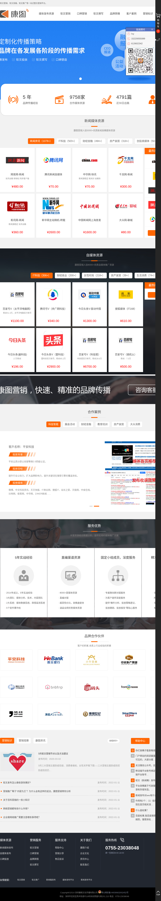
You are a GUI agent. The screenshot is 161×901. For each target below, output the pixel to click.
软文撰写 (98, 13)
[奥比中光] (16, 687)
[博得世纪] (91, 714)
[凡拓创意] (129, 687)
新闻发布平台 (86, 880)
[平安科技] (16, 660)
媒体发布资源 (46, 13)
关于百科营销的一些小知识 (61, 800)
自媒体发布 (5, 853)
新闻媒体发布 (6, 847)
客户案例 (131, 13)
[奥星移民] (54, 714)
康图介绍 (84, 847)
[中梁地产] (129, 660)
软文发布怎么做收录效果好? (61, 782)
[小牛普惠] (91, 660)
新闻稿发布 (51, 880)
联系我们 (84, 864)
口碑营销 (82, 13)
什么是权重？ (142, 810)
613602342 (137, 43)
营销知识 (148, 13)
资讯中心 (84, 859)
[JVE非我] (16, 714)
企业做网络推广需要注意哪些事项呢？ (61, 817)
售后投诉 (59, 859)
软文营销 (65, 13)
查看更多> (113, 741)
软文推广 (35, 880)
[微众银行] (54, 660)
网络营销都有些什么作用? (61, 808)
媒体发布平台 (68, 880)
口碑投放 (4, 859)
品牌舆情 (115, 13)
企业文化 (84, 853)
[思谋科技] (129, 714)
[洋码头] (91, 687)
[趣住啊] (54, 687)
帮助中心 (59, 847)
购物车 (158, 23)
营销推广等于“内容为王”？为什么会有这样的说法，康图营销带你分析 (61, 791)
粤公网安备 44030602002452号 (114, 892)
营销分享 (59, 853)
